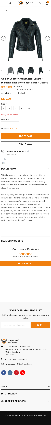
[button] (6, 87)
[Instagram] (10, 372)
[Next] (47, 38)
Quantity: (5, 119)
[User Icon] (40, 3)
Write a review (25, 263)
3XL (29, 108)
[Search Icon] (12, 3)
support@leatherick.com (22, 364)
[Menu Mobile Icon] (2, 3)
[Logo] (25, 3)
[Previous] (3, 38)
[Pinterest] (16, 372)
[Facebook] (3, 372)
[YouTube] (22, 372)
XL (22, 108)
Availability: (6, 93)
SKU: (3, 89)
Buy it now (25, 144)
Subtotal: (5, 129)
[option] (25, 38)
